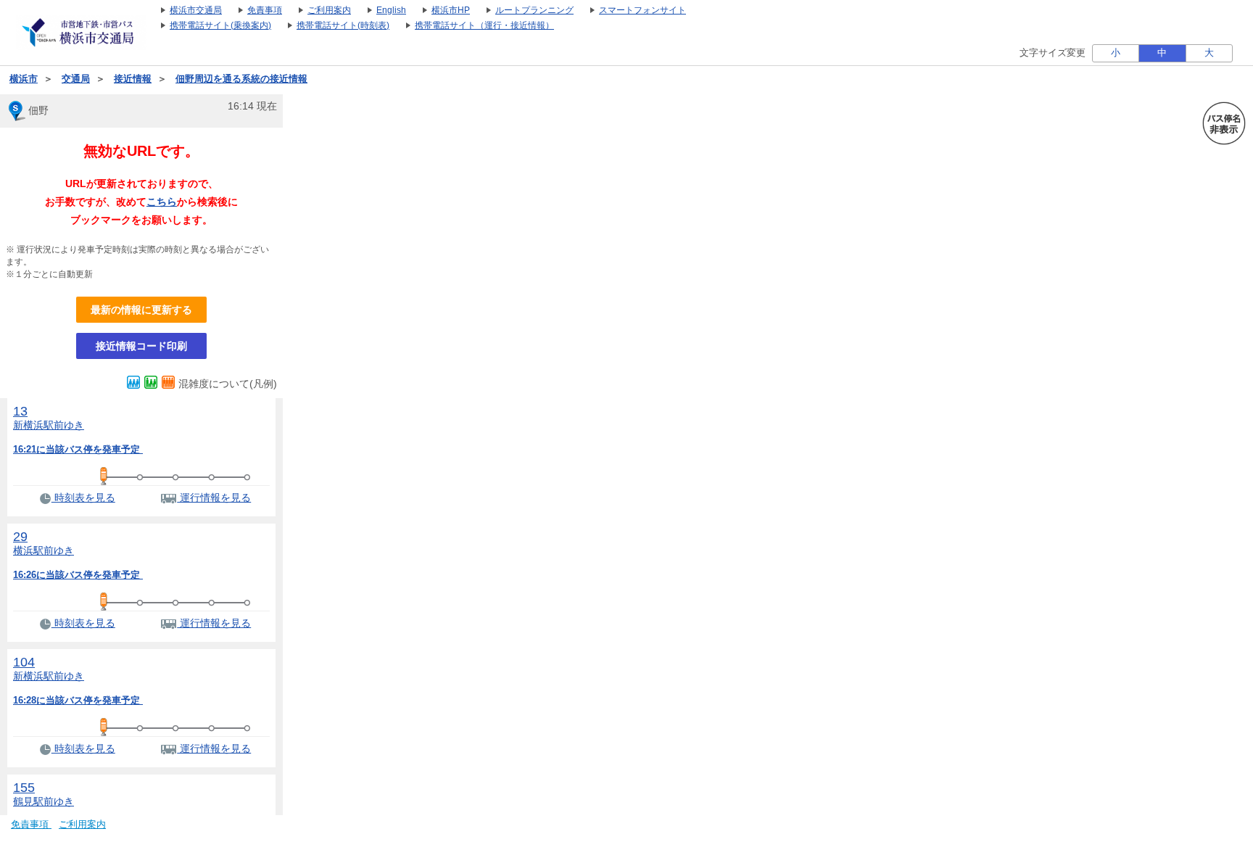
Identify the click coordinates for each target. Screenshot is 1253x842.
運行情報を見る (214, 497)
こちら (161, 201)
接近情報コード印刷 (141, 346)
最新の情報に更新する (141, 309)
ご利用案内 (82, 825)
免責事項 (31, 825)
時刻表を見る (83, 497)
